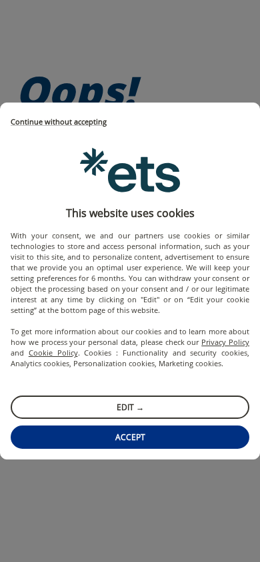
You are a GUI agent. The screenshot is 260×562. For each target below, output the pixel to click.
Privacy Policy (225, 342)
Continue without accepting (59, 122)
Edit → (130, 407)
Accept (130, 437)
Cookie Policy (53, 353)
